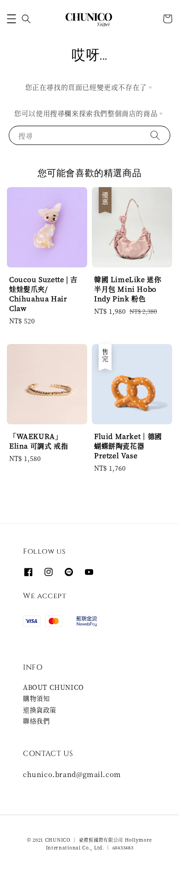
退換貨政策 (39, 709)
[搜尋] (155, 135)
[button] (11, 19)
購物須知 (36, 698)
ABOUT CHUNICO (53, 687)
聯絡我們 (36, 720)
